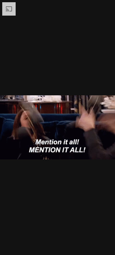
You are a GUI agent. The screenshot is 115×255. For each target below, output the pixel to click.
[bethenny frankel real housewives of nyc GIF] (57, 127)
